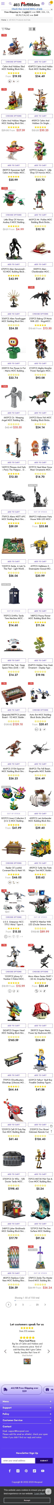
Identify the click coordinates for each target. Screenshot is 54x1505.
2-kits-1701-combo (9, 936)
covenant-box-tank (13, 882)
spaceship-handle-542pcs (44, 729)
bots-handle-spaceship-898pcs (36, 729)
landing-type (40, 991)
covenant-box (9, 882)
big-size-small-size (13, 991)
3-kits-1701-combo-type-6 (13, 936)
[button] (6, 1351)
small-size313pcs (17, 991)
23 (37, 1304)
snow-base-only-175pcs (17, 81)
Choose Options (13, 62)
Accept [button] (27, 1500)
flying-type (44, 991)
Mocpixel (38, 1482)
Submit (44, 1460)
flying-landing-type (36, 991)
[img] (27, 1328)
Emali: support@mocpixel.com (16, 1431)
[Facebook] (10, 1471)
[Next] (45, 1304)
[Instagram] (18, 1471)
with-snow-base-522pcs (9, 81)
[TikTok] (34, 1471)
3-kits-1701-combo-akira (17, 936)
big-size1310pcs (9, 991)
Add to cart (40, 62)
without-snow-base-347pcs (13, 81)
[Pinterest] (26, 1471)
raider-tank (17, 882)
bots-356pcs (40, 729)
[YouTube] (43, 1471)
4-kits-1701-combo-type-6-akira (5, 936)
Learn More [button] (39, 1493)
